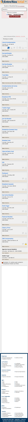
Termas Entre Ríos (19, 413)
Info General (5, 363)
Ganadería (17, 384)
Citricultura (5, 399)
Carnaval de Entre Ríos (7, 415)
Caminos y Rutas (18, 365)
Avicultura (17, 398)
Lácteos (4, 385)
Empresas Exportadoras (20, 371)
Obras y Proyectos (19, 367)
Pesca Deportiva (18, 416)
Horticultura (5, 401)
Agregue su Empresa (7, 359)
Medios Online (5, 393)
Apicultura (5, 398)
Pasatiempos (18, 407)
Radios (4, 392)
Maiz (3, 382)
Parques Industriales (19, 376)
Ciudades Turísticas (6, 413)
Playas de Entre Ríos (19, 414)
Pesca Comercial (6, 402)
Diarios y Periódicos (19, 391)
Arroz (16, 382)
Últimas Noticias (6, 391)
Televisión (17, 392)
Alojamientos (5, 414)
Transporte (5, 364)
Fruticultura (17, 400)
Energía (4, 367)
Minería (16, 401)
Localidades (17, 363)
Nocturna (4, 407)
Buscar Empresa (15, 16)
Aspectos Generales (7, 376)
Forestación (5, 400)
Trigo (16, 381)
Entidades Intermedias (19, 364)
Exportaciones (5, 371)
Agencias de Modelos (7, 408)
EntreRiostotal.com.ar (20, 421)
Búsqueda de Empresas (7, 357)
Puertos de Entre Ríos (7, 365)
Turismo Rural (5, 416)
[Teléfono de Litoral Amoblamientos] (8, 48)
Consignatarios (6, 386)
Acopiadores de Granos (20, 385)
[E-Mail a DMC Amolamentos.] (26, 244)
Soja (3, 381)
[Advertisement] (14, 28)
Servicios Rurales (18, 386)
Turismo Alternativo (19, 415)
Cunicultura (17, 399)
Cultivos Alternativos (7, 384)
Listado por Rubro (19, 357)
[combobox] (14, 12)
